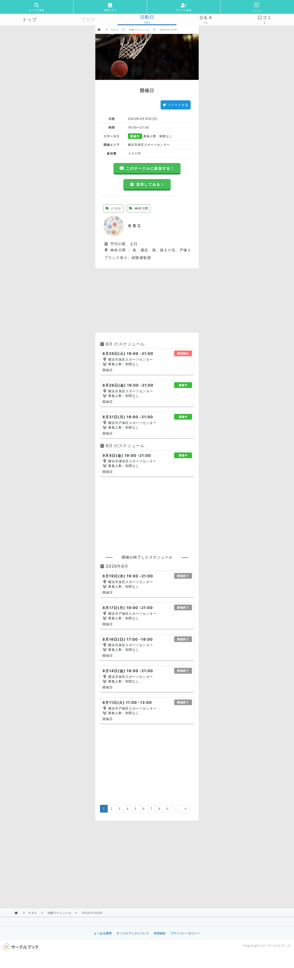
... (176, 809)
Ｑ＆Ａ (206, 17)
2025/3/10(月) (169, 29)
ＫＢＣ (115, 29)
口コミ (264, 17)
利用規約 (160, 933)
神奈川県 (140, 208)
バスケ (116, 208)
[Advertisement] (147, 300)
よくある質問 (103, 933)
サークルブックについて (132, 933)
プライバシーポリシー (185, 933)
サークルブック (279, 945)
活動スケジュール (139, 29)
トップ (29, 19)
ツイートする (178, 105)
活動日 (147, 17)
